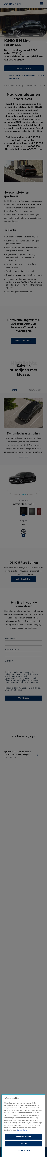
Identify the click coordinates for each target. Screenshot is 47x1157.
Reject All (23, 1144)
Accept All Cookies (23, 1137)
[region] (23, 1125)
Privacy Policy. (22, 1130)
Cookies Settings (23, 1150)
